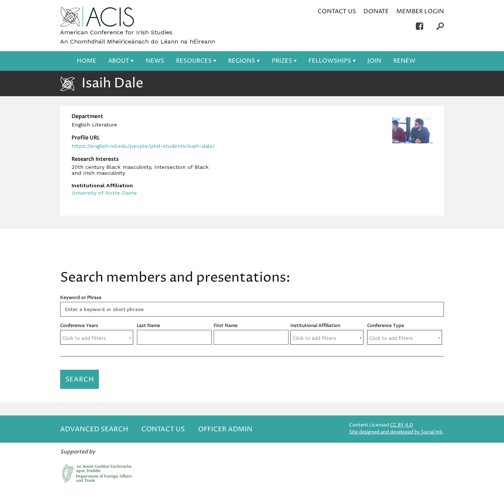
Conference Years (79, 326)
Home (86, 61)
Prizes (282, 61)
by (395, 432)
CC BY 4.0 (401, 425)
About (118, 61)
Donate (376, 11)
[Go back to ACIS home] (97, 17)
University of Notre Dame (104, 193)
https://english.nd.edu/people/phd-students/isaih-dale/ (143, 146)
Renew (404, 61)
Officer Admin (225, 429)
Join (374, 61)
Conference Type (385, 326)
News (155, 61)
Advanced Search (94, 429)
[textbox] (96, 338)
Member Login (420, 11)
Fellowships (329, 61)
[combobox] (96, 337)
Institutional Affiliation (315, 326)
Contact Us (337, 11)
